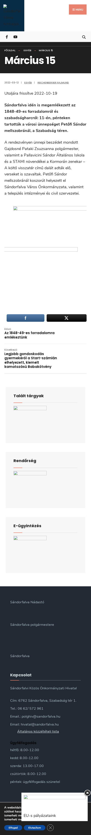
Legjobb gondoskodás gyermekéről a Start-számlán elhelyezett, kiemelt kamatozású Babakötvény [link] (30, 358)
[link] (12, 15)
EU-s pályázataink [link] (40, 815)
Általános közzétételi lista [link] (38, 731)
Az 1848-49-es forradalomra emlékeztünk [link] (29, 333)
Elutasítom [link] (34, 827)
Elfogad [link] (13, 827)
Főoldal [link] (9, 50)
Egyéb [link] (27, 50)
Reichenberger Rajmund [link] (53, 82)
